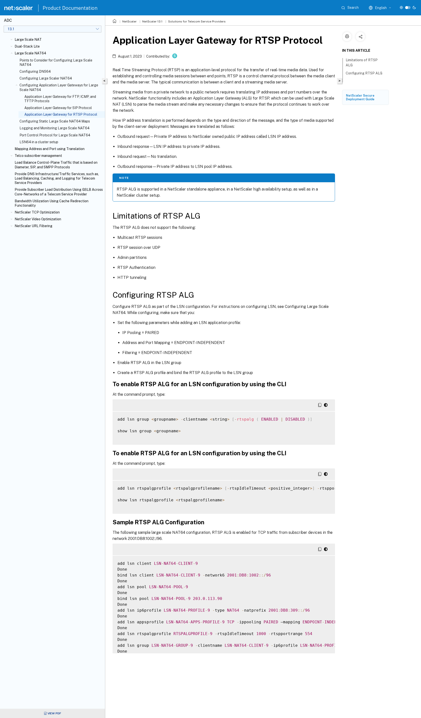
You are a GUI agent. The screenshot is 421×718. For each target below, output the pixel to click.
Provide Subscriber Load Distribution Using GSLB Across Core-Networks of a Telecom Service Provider (59, 192)
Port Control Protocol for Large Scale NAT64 (54, 135)
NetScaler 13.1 (152, 21)
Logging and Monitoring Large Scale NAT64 (54, 128)
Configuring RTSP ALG (364, 73)
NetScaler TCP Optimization (37, 212)
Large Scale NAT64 (30, 53)
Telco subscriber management (38, 156)
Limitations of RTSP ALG (362, 62)
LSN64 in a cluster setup (38, 142)
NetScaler (129, 21)
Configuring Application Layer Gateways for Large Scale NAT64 (58, 87)
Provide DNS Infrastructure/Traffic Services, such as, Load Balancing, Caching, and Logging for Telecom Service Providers (57, 178)
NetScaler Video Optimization (38, 219)
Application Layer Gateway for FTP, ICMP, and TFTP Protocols (60, 99)
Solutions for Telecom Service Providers (197, 21)
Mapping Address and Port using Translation (50, 149)
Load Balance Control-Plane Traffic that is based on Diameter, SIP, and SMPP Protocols (56, 165)
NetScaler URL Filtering (33, 226)
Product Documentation (70, 8)
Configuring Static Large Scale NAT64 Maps (54, 121)
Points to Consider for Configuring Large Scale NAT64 (55, 62)
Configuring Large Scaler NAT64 (45, 78)
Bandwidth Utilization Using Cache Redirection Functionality (51, 203)
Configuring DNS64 (35, 71)
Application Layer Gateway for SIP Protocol (58, 108)
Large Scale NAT (28, 39)
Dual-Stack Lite (27, 46)
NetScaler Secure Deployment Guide (360, 97)
